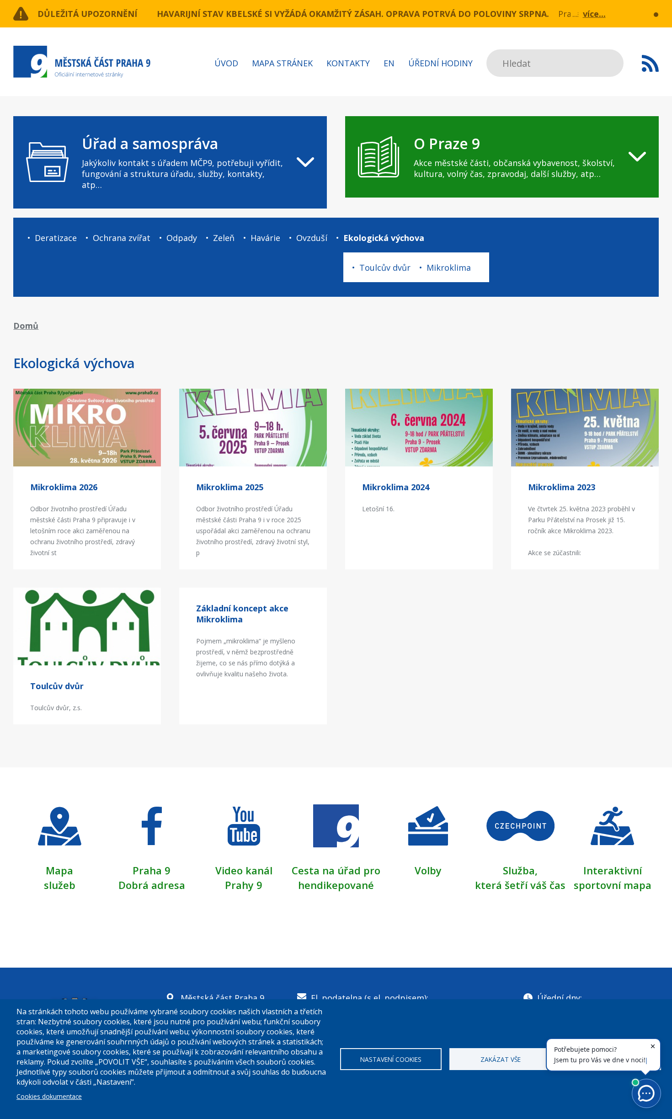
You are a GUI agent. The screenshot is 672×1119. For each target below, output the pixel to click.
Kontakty (348, 63)
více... (594, 13)
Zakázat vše (500, 1059)
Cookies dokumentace (49, 1096)
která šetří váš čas (520, 885)
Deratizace (56, 237)
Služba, (520, 870)
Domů (25, 325)
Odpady (181, 237)
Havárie (265, 237)
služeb (59, 885)
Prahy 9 (243, 885)
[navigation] (170, 162)
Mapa (59, 870)
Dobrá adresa (151, 885)
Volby (428, 870)
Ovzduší (311, 237)
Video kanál (243, 870)
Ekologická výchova (383, 237)
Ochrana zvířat (121, 237)
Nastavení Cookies (390, 1059)
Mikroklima (449, 267)
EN (389, 63)
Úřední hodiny (440, 63)
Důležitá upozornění (87, 13)
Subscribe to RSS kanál (650, 63)
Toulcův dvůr (385, 267)
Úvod (226, 63)
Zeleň (224, 237)
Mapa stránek (282, 63)
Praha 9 (152, 870)
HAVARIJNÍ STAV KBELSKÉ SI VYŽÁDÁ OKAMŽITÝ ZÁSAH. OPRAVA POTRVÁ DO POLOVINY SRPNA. (353, 13)
